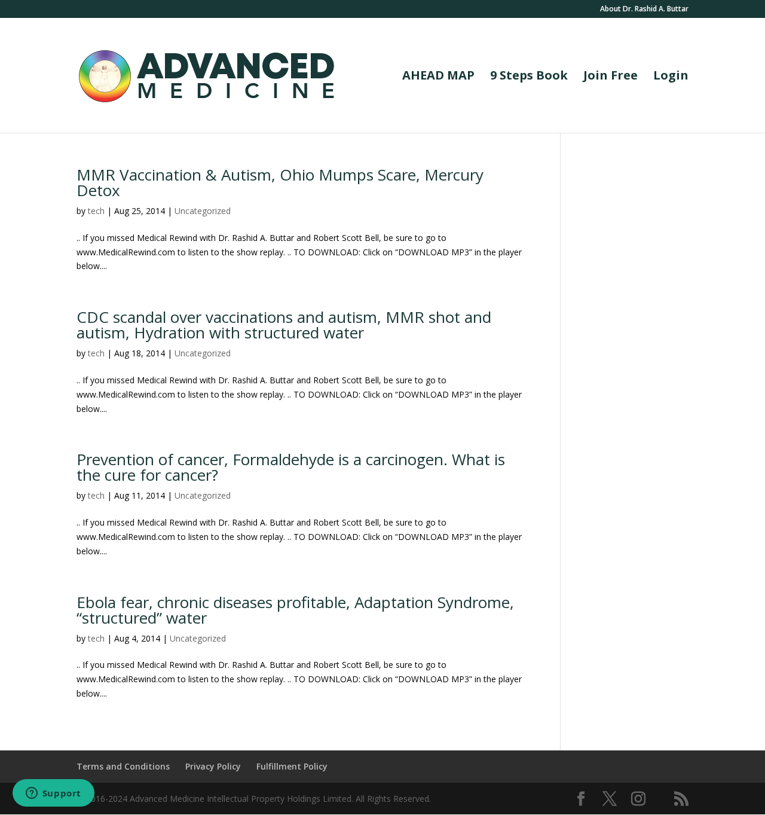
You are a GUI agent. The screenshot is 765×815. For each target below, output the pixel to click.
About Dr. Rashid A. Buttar (644, 9)
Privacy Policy (213, 766)
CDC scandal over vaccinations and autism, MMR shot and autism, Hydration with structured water (283, 324)
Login (670, 77)
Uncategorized (203, 210)
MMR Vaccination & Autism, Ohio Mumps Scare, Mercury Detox (280, 182)
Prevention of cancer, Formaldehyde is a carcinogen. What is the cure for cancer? (290, 467)
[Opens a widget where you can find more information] (53, 794)
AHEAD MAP (438, 77)
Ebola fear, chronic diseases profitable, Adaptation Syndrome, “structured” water (295, 609)
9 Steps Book (529, 77)
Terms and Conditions (123, 766)
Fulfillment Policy (292, 766)
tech (96, 210)
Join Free (610, 77)
